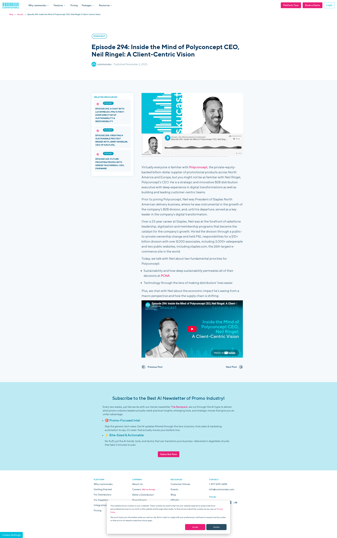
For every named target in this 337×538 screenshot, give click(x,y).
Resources (104, 5)
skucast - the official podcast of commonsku (156, 156)
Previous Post (155, 367)
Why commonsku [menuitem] (103, 484)
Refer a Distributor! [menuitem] (143, 494)
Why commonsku (37, 5)
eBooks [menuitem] (175, 499)
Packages (86, 5)
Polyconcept (198, 167)
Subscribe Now (168, 454)
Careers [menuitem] (143, 489)
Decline (216, 527)
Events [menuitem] (174, 489)
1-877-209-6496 (218, 484)
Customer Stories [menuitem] (180, 484)
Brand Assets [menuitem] (139, 500)
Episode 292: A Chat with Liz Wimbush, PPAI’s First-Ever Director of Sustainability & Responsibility (110, 115)
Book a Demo (312, 5)
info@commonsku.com (221, 489)
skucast (20, 14)
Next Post (231, 367)
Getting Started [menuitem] (103, 489)
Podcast (108, 103)
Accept (195, 527)
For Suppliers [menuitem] (101, 499)
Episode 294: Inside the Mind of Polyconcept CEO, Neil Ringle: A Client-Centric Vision (199, 156)
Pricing (74, 5)
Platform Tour (291, 5)
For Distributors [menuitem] (102, 494)
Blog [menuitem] (173, 494)
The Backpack (179, 406)
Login (329, 5)
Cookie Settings (11, 534)
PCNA (165, 275)
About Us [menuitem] (137, 484)
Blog (11, 14)
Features (58, 5)
